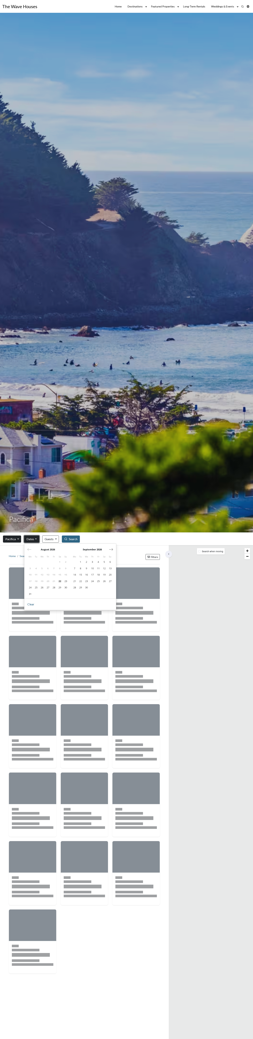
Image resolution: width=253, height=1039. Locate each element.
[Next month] (111, 549)
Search (24, 556)
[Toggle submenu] (146, 6)
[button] (248, 6)
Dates (30, 539)
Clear (30, 604)
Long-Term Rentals (194, 6)
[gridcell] (60, 562)
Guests (49, 539)
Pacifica (10, 539)
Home (118, 6)
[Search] (242, 6)
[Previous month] (29, 549)
